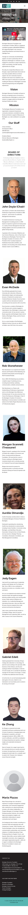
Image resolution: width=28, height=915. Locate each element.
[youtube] (19, 1)
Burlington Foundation (7, 882)
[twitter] (13, 1)
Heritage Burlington (6, 889)
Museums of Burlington (7, 884)
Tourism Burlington (6, 888)
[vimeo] (16, 1)
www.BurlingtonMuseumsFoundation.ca (11, 869)
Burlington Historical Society (8, 886)
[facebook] (8, 1)
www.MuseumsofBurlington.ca (9, 871)
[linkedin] (11, 1)
